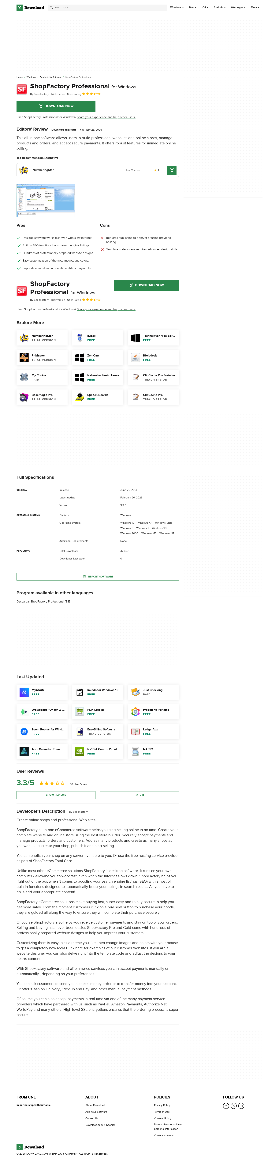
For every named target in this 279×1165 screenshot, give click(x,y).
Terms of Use (162, 1111)
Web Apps (237, 7)
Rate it (139, 795)
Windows (175, 7)
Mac (191, 7)
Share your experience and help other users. (106, 117)
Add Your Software (96, 1111)
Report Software (100, 576)
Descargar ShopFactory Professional (40, 602)
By (39, 94)
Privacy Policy (162, 1105)
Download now (59, 106)
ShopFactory (80, 811)
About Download (95, 1105)
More (254, 7)
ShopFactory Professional (83, 86)
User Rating (74, 94)
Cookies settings (164, 1135)
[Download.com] (30, 8)
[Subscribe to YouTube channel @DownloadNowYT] (241, 1106)
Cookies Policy (162, 1118)
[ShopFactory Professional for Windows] (22, 89)
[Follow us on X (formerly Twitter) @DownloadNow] (234, 1106)
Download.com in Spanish (100, 1125)
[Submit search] (51, 8)
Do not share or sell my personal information (168, 1127)
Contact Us (91, 1118)
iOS (204, 7)
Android (218, 7)
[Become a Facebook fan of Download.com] (226, 1106)
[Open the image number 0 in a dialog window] (46, 200)
